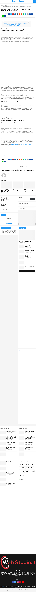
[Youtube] (23, 582)
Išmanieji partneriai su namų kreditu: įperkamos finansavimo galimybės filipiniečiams (17, 23)
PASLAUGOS (3, 205)
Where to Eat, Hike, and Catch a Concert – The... (29, 251)
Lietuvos (23, 467)
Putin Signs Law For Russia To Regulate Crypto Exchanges (29, 266)
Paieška (20, 197)
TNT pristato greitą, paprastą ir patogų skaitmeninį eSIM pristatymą (29, 190)
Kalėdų (26, 464)
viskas (20, 472)
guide (24, 463)
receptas (27, 468)
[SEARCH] (34, 208)
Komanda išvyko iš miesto (9, 145)
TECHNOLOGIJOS (4, 209)
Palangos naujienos (13, 590)
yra (23, 472)
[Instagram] (18, 582)
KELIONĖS (3, 200)
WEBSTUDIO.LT (3, 586)
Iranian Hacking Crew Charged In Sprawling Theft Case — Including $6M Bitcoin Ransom (11, 437)
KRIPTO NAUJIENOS (4, 201)
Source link (3, 155)
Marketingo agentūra (6, 588)
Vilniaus (33, 471)
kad (20, 464)
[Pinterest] (20, 582)
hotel (27, 463)
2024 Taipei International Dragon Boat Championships (18, 190)
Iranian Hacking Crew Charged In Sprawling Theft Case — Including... (30, 246)
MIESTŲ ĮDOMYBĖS (4, 204)
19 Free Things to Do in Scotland (11, 483)
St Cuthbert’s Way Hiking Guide (25, 241)
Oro (20, 468)
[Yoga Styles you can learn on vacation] (21, 257)
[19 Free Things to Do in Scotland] (21, 262)
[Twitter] (15, 582)
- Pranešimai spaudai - (28, 589)
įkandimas (26, 472)
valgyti (27, 471)
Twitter (25, 144)
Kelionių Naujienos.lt (18, 1)
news (32, 467)
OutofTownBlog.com (14, 144)
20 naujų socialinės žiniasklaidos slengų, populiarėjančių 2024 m (18, 166)
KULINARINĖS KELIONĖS (5, 203)
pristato (23, 468)
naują (29, 467)
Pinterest (2, 145)
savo (33, 468)
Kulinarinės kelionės (23, 428)
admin (8, 173)
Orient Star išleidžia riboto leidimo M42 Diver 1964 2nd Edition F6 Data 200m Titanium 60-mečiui (6, 191)
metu (26, 467)
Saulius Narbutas (6, 589)
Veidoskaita (17, 589)
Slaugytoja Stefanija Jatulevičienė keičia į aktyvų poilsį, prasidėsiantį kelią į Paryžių (18, 170)
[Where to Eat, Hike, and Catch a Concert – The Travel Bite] (21, 251)
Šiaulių (30, 472)
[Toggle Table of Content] (29, 22)
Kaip (22, 464)
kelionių (29, 464)
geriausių (21, 463)
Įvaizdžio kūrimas (11, 589)
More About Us (8, 223)
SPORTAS (2, 206)
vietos (30, 471)
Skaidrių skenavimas (20, 588)
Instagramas (29, 144)
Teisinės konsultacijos (13, 588)
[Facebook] (13, 582)
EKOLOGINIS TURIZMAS (5, 199)
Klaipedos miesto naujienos (28, 588)
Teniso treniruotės (22, 589)
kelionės (33, 464)
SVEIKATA (2, 208)
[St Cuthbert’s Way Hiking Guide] (27, 235)
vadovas (23, 471)
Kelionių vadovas (3, 459)
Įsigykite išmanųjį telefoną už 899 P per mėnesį (13, 24)
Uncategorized (3, 210)
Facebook (22, 144)
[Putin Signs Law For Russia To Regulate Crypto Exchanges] (21, 267)
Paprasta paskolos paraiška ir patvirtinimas (13, 25)
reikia (31, 468)
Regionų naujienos (6, 590)
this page (14, 232)
